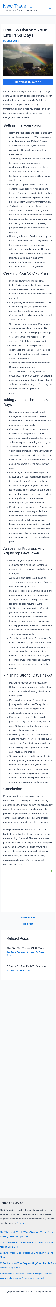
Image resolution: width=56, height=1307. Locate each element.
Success (30, 952)
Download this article (28, 82)
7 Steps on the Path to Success (26, 966)
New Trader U (18, 6)
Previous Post (28, 917)
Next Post (28, 924)
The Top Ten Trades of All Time (25, 948)
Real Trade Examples (16, 952)
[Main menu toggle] (50, 8)
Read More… (23, 1223)
